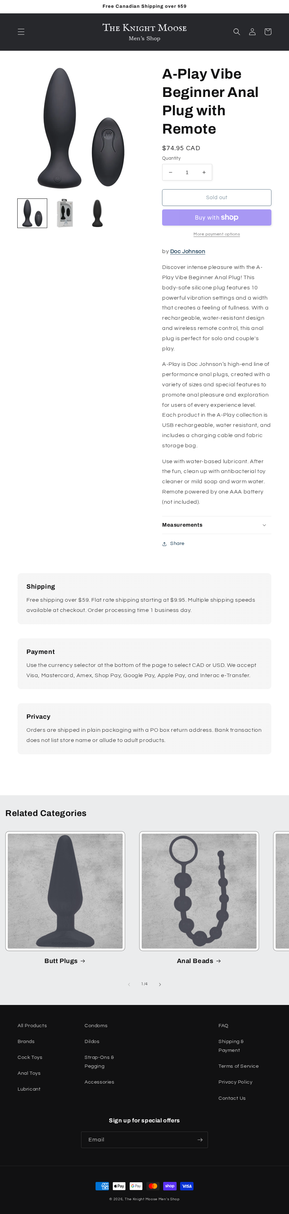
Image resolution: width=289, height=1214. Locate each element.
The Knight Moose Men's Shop (152, 1199)
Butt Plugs (61, 960)
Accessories (100, 1082)
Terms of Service (239, 1066)
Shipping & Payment (231, 1046)
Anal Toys (29, 1073)
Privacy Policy (235, 1082)
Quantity (171, 158)
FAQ (224, 1025)
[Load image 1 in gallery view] (32, 213)
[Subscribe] (200, 1140)
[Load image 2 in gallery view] (65, 213)
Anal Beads (195, 960)
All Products (32, 1025)
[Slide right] (160, 984)
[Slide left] (129, 984)
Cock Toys (30, 1057)
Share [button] (177, 543)
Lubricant (29, 1089)
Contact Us (232, 1098)
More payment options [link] (216, 234)
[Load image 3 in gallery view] (97, 213)
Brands (26, 1041)
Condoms (96, 1025)
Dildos (92, 1041)
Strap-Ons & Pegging (99, 1062)
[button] (21, 31)
